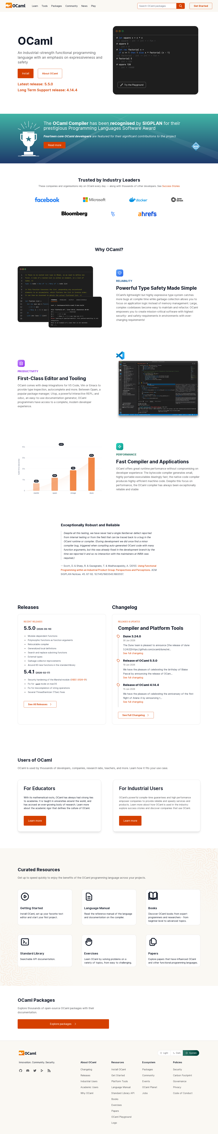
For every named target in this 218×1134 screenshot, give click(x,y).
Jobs (145, 1093)
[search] (180, 6)
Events (146, 1081)
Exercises (116, 1104)
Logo (114, 1122)
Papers (115, 1110)
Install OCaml (118, 1069)
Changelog (86, 1069)
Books (114, 1099)
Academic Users (89, 1087)
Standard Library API (123, 1093)
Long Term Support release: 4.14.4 (47, 90)
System (193, 1053)
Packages (56, 5)
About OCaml (50, 73)
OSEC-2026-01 (78, 679)
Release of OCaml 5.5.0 (140, 660)
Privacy (177, 1087)
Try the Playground (133, 85)
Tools (45, 5)
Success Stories (171, 186)
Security (177, 1069)
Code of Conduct (182, 1093)
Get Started (201, 5)
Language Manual (121, 1087)
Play (93, 5)
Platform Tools (119, 1081)
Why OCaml (87, 1093)
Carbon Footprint (182, 1075)
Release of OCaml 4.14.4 (141, 685)
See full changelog (133, 653)
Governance (179, 1081)
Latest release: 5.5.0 (35, 84)
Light (165, 1053)
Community (71, 5)
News (84, 5)
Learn (35, 5)
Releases (85, 1075)
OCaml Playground (121, 1116)
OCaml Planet (149, 1087)
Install (25, 73)
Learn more (35, 820)
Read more (54, 145)
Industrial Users (89, 1081)
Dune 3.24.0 (132, 636)
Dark (178, 1053)
